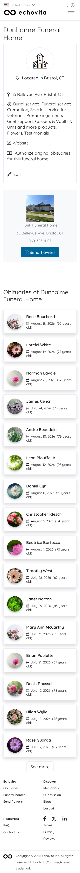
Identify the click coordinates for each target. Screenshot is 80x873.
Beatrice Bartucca (43, 542)
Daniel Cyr (36, 486)
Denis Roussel (39, 683)
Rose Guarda (38, 740)
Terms (47, 825)
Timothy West (39, 570)
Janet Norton (39, 598)
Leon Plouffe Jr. (41, 457)
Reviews (49, 839)
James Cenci (38, 401)
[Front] (25, 12)
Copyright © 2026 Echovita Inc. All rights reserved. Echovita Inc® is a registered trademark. (44, 862)
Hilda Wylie (36, 711)
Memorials (51, 788)
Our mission (52, 795)
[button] (20, 5)
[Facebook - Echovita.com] (44, 819)
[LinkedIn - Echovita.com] (64, 819)
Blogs (47, 802)
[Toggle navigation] (71, 12)
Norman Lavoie (41, 373)
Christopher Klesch (44, 514)
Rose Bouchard (40, 316)
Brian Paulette (39, 655)
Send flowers (42, 252)
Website (21, 143)
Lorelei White (38, 344)
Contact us (11, 832)
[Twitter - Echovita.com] (54, 819)
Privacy (48, 832)
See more (40, 766)
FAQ (6, 825)
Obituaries (11, 788)
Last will (49, 808)
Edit (17, 174)
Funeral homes (14, 795)
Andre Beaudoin (41, 429)
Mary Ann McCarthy (45, 627)
